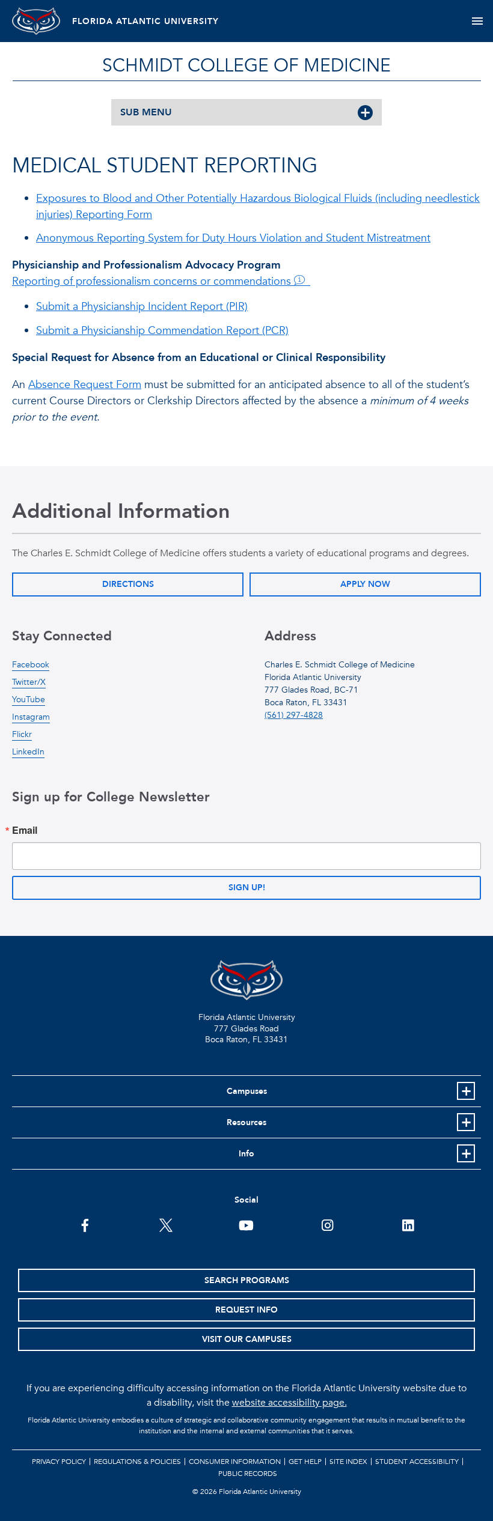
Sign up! (246, 887)
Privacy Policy (59, 1461)
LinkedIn (28, 751)
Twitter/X (29, 682)
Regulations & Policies (137, 1461)
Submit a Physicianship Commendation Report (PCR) (162, 330)
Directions (128, 584)
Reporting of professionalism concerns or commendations (153, 281)
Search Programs (246, 1280)
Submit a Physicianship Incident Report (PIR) (142, 306)
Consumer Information (235, 1461)
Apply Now (365, 584)
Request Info (246, 1310)
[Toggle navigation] (477, 21)
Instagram (31, 717)
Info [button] (246, 1153)
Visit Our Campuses (247, 1339)
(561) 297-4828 (294, 715)
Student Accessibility (417, 1461)
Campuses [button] (247, 1091)
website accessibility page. (289, 1402)
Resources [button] (246, 1122)
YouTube (28, 699)
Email (24, 830)
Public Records (247, 1473)
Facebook (30, 664)
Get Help (305, 1461)
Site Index (348, 1461)
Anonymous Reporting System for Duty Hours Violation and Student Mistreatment (233, 238)
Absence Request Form (84, 384)
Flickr (22, 734)
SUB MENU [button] (146, 112)
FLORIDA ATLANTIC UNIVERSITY (145, 21)
